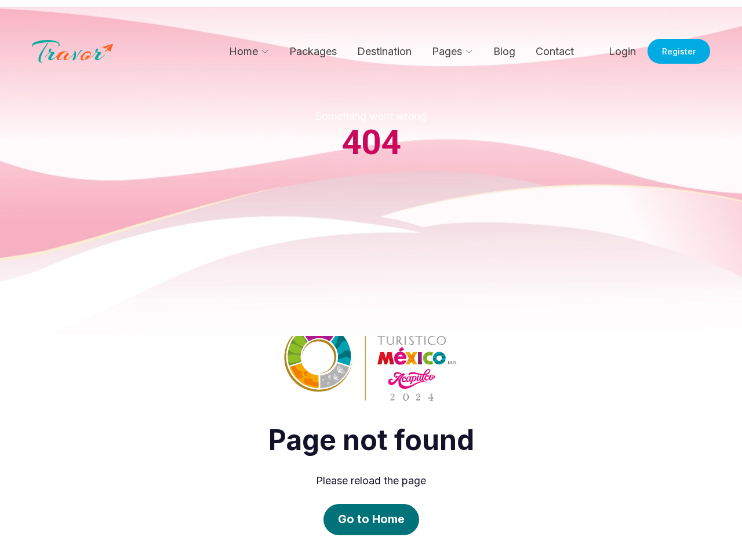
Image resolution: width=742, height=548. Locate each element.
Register (679, 51)
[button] (249, 51)
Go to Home (371, 519)
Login (622, 51)
